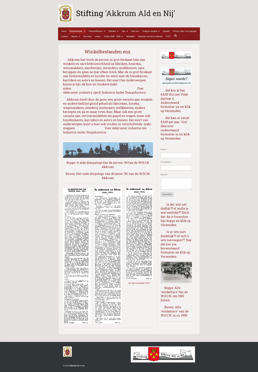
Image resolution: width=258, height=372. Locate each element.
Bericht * (164, 174)
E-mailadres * (166, 162)
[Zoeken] (175, 36)
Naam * (164, 149)
